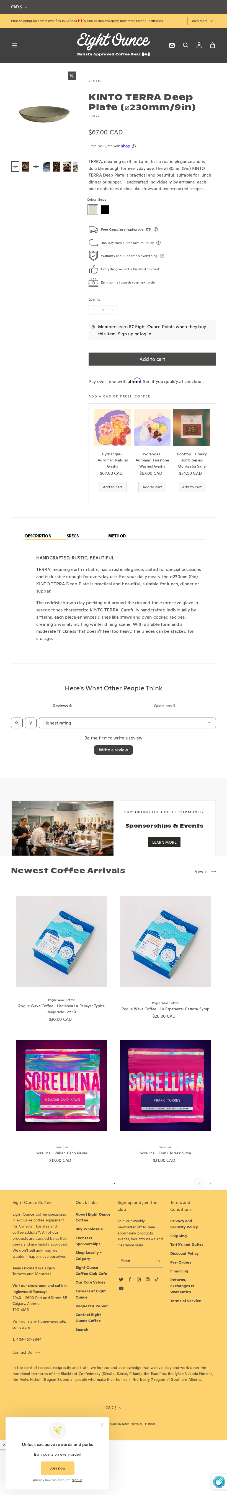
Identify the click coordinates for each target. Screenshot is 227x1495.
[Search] (185, 45)
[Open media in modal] (72, 76)
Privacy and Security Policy (184, 1223)
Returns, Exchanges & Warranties (182, 1285)
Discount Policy (184, 1253)
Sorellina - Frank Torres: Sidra (165, 1152)
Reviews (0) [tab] (62, 705)
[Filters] (31, 723)
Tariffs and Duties (186, 1244)
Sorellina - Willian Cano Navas (61, 1152)
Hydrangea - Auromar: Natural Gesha (113, 460)
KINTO (95, 81)
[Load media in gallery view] (15, 167)
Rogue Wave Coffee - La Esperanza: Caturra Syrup (165, 1008)
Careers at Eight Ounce (91, 1294)
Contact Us (22, 1352)
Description (38, 536)
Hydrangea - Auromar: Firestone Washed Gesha (152, 460)
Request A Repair (92, 1305)
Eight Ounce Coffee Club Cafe (91, 1270)
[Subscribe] (158, 1261)
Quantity (94, 300)
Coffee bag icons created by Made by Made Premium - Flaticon (113, 1424)
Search (82, 1329)
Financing (179, 1271)
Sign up (125, 334)
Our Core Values (90, 1282)
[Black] (105, 209)
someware (21, 1327)
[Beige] (93, 209)
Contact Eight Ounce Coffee (88, 1317)
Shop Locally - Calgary (89, 1255)
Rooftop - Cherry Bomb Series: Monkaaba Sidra (192, 460)
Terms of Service (185, 1300)
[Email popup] (172, 45)
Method (117, 536)
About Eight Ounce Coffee (93, 1217)
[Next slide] (210, 1183)
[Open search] (17, 723)
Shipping (178, 1235)
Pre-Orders (181, 1262)
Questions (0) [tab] (165, 705)
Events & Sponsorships (88, 1240)
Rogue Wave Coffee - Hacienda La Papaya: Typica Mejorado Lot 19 (61, 1008)
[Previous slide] (199, 1183)
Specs (73, 536)
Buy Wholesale (89, 1228)
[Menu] (14, 45)
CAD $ (16, 6)
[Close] (4, 1444)
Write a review (113, 750)
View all (201, 871)
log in (145, 334)
